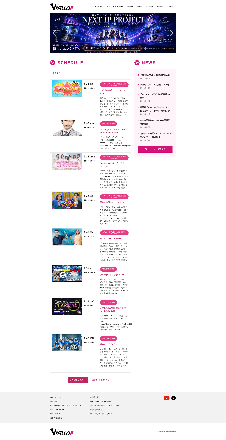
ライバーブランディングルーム (102, 414)
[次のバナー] (170, 33)
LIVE (108, 6)
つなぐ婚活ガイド (97, 410)
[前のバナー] (55, 33)
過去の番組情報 (56, 418)
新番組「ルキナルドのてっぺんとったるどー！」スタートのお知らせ (156, 109)
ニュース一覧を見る (157, 149)
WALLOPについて (57, 397)
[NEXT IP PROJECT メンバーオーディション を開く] (113, 33)
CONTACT (171, 6)
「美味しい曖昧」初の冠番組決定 (155, 75)
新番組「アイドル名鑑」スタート (155, 84)
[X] (173, 398)
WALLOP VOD (55, 414)
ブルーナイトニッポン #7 (112, 274)
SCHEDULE (97, 6)
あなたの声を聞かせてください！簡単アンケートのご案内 (156, 135)
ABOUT (129, 6)
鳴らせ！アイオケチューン (112, 344)
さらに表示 (78, 380)
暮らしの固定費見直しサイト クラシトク (105, 405)
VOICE (160, 6)
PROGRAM (118, 6)
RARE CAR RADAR (57, 410)
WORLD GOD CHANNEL (111, 238)
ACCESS (150, 6)
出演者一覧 (94, 397)
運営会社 (53, 401)
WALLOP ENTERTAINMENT (100, 401)
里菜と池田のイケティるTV (112, 202)
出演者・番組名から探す (101, 380)
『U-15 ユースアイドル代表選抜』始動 (155, 96)
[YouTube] (167, 398)
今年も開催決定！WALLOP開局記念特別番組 (156, 122)
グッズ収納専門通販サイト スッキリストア (66, 405)
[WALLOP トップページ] (62, 6)
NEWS (139, 6)
